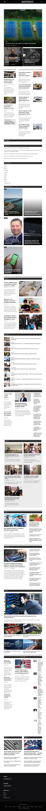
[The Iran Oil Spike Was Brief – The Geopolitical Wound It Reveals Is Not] (13, 448)
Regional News (17, 667)
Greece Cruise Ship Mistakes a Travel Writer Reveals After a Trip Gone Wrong (9, 122)
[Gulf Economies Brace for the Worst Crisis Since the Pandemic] (35, 710)
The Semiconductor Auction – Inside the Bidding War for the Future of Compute (34, 554)
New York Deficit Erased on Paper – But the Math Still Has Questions (38, 429)
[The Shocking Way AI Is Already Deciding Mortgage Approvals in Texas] (7, 364)
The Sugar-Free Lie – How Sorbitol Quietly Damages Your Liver (35, 535)
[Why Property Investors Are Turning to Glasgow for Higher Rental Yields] (7, 354)
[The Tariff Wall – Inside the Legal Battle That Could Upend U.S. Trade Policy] (32, 470)
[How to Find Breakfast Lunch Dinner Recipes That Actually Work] (37, 87)
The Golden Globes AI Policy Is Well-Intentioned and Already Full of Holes (35, 559)
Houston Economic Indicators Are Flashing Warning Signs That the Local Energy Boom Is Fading (40, 728)
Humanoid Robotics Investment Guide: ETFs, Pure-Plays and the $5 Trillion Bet (12, 765)
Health (5, 177)
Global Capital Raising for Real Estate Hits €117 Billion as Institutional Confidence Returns (25, 359)
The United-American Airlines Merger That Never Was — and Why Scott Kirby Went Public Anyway (33, 753)
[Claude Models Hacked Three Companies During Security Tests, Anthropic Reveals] (23, 603)
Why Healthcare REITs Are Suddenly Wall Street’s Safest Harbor (14, 529)
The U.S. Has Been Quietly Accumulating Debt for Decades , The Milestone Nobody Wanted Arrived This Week (8, 413)
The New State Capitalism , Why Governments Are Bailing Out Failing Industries (37, 401)
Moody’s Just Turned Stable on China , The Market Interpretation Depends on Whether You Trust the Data (8, 662)
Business (5, 168)
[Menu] (4, 2)
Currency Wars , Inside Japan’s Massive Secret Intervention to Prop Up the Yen (8, 395)
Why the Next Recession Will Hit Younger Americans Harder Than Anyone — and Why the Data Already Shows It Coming (8, 679)
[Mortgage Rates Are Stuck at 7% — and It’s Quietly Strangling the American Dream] (7, 344)
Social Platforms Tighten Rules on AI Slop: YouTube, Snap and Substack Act (13, 271)
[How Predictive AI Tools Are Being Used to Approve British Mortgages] (7, 369)
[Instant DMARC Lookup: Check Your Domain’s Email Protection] (13, 644)
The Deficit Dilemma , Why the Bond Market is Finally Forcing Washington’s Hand (37, 423)
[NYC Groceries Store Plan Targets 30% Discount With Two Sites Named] (13, 629)
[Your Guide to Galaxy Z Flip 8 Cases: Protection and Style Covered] (37, 74)
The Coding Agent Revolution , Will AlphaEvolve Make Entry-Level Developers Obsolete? (35, 564)
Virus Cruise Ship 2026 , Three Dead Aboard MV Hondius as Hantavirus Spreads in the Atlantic (32, 762)
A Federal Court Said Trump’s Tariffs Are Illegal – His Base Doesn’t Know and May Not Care (13, 477)
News (6, 41)
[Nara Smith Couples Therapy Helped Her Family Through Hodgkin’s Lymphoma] (37, 127)
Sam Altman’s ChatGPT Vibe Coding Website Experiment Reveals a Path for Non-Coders (32, 242)
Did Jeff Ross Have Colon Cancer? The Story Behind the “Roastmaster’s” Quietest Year (34, 524)
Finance (5, 166)
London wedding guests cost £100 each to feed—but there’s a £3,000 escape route (10, 284)
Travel (26, 737)
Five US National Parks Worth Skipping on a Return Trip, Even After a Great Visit (9, 106)
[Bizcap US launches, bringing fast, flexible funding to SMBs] (23, 397)
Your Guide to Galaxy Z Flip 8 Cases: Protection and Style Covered (25, 74)
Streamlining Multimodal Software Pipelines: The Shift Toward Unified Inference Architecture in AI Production (14, 565)
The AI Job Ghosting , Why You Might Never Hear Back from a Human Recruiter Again (35, 568)
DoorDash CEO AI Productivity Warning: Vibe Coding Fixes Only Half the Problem (12, 758)
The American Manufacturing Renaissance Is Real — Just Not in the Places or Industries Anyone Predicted (40, 666)
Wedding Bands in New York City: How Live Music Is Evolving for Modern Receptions (33, 213)
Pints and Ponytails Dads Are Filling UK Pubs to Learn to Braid (12, 762)
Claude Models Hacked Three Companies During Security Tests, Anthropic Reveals (20, 616)
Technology (6, 170)
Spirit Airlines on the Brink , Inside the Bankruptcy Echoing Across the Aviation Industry (33, 758)
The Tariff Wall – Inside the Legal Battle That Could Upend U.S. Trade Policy (31, 477)
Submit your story (7, 183)
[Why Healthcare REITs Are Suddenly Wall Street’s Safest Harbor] (15, 520)
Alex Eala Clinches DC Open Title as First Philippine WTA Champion (20, 43)
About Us (5, 179)
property (7, 334)
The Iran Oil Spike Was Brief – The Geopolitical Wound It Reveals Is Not (12, 455)
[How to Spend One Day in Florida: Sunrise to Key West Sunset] (13, 202)
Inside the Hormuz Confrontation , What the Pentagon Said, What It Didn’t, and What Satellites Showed (40, 680)
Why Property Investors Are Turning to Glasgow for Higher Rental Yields (24, 353)
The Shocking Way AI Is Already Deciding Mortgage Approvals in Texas (23, 363)
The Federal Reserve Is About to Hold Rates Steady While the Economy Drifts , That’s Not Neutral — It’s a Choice (38, 409)
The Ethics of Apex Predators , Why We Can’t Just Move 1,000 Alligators (40, 703)
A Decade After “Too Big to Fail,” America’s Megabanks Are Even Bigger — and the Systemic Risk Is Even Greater (8, 696)
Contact (5, 181)
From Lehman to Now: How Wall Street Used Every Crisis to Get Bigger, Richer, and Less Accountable (38, 416)
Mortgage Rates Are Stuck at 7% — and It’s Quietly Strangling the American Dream (25, 343)
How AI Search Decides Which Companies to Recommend (34, 550)
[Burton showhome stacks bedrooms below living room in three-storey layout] (7, 349)
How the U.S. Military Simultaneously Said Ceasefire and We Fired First (32, 455)
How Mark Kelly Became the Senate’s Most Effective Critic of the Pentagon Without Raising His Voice (12, 498)
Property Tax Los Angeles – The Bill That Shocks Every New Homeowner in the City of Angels (26, 380)
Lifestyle (5, 175)
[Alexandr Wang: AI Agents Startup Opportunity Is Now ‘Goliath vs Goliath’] (37, 99)
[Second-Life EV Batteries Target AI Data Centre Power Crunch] (32, 629)
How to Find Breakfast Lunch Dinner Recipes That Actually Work (25, 86)
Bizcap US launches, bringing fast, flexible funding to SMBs (21, 405)
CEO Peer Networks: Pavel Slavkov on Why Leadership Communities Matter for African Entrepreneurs (13, 241)
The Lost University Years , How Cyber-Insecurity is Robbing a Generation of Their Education (35, 584)
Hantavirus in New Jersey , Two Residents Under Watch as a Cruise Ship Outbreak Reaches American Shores (35, 540)
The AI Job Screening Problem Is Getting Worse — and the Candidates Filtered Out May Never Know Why (35, 574)
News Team (17, 408)
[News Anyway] (23, 2)
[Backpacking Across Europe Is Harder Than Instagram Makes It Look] (10, 74)
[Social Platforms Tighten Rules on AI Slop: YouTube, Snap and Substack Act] (13, 260)
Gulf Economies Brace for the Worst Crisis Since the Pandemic (40, 715)
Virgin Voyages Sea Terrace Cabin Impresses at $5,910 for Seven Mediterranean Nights (12, 753)
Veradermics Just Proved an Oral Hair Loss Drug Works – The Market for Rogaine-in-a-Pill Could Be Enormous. (35, 530)
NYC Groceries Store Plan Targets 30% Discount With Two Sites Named (12, 636)
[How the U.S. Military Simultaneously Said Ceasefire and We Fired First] (32, 448)
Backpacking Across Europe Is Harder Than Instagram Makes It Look (9, 81)
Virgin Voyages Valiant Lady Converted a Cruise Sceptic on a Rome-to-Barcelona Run (31, 652)
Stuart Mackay (7, 45)
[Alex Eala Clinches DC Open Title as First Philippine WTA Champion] (23, 28)
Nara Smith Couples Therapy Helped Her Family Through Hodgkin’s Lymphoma (25, 126)
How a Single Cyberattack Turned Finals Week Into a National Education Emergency (35, 579)
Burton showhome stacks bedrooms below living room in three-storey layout (25, 348)
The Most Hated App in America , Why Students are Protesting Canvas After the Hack (22, 671)
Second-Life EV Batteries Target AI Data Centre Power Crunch (31, 636)
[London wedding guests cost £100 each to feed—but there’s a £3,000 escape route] (30, 288)
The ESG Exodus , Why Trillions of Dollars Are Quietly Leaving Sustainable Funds (38, 435)
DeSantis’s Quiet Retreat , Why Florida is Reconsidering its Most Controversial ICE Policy (40, 692)
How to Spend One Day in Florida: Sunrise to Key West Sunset (15, 158)
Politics (5, 174)
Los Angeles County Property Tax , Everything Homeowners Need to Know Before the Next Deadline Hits (26, 385)
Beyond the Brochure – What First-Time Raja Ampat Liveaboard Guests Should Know (32, 765)
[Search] (41, 2)
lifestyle (6, 278)
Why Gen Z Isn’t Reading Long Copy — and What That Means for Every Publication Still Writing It (10, 301)
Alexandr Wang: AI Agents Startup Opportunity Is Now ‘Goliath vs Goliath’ (24, 99)
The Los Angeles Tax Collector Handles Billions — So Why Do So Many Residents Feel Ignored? (26, 375)
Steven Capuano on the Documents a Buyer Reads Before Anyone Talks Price (25, 112)
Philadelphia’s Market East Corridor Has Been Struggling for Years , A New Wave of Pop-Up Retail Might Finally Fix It (10, 317)
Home (4, 792)
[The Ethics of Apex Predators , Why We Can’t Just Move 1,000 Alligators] (35, 698)
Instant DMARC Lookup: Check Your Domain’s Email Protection (12, 652)
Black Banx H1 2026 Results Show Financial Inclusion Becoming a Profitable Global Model (32, 61)
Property (5, 172)
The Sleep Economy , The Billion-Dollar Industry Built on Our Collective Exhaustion (37, 395)
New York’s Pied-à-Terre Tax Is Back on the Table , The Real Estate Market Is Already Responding (26, 339)
